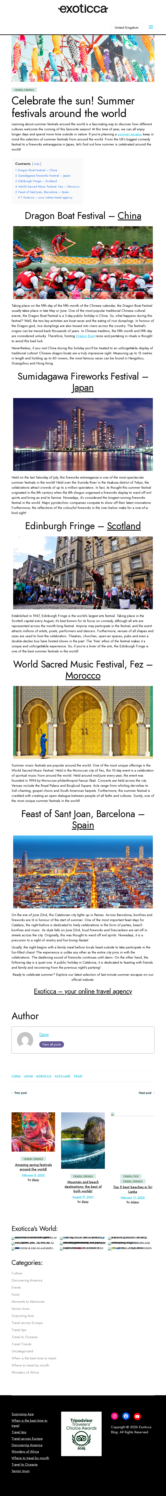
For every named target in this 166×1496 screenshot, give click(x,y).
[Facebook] (126, 1416)
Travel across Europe (27, 1322)
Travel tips (131, 1176)
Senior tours (21, 1308)
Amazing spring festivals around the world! (33, 1167)
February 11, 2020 (133, 1198)
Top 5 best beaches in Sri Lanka (132, 1189)
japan (28, 1076)
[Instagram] (114, 1416)
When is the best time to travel (34, 1358)
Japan (83, 387)
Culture (17, 1273)
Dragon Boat (85, 335)
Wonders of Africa (25, 1372)
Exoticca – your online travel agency (83, 991)
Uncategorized (22, 1351)
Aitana (135, 1202)
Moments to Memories (28, 1301)
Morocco (82, 675)
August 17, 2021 (83, 1197)
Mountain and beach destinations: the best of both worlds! (83, 1186)
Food (15, 1294)
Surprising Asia (23, 1315)
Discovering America (27, 1280)
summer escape (129, 134)
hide (36, 164)
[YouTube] (137, 1416)
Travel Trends (24, 89)
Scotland (124, 526)
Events (16, 1287)
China (129, 216)
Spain (83, 825)
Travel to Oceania (24, 1337)
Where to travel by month (30, 1365)
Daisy (44, 1034)
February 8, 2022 (33, 1175)
